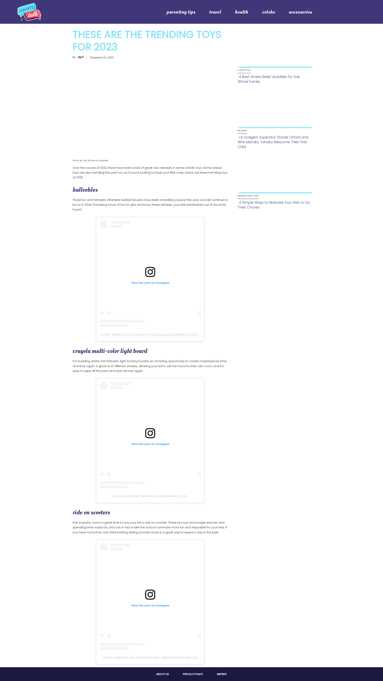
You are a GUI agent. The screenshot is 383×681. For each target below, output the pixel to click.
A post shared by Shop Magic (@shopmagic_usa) (150, 496)
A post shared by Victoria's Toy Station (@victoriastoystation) (151, 334)
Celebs (242, 130)
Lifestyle (244, 70)
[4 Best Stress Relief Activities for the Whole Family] (274, 52)
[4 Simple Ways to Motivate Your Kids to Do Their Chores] (274, 177)
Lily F (81, 57)
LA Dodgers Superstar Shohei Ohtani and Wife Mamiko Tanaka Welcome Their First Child (273, 142)
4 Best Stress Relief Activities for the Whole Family (269, 79)
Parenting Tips (248, 196)
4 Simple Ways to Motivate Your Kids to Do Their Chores (274, 205)
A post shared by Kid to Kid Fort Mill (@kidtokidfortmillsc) (150, 657)
